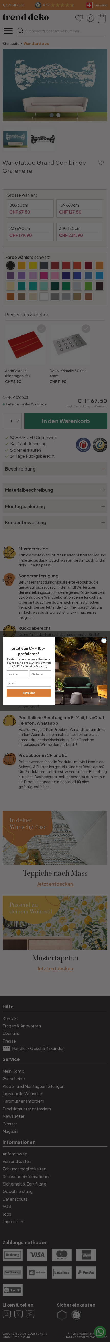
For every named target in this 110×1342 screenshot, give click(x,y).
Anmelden (29, 692)
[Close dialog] (104, 640)
